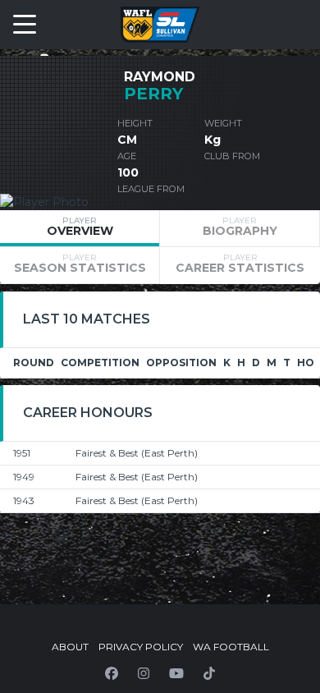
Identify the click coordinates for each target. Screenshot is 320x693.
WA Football (231, 646)
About (70, 646)
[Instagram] (143, 673)
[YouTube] (176, 673)
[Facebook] (111, 673)
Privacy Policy (140, 646)
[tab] (79, 228)
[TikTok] (209, 673)
